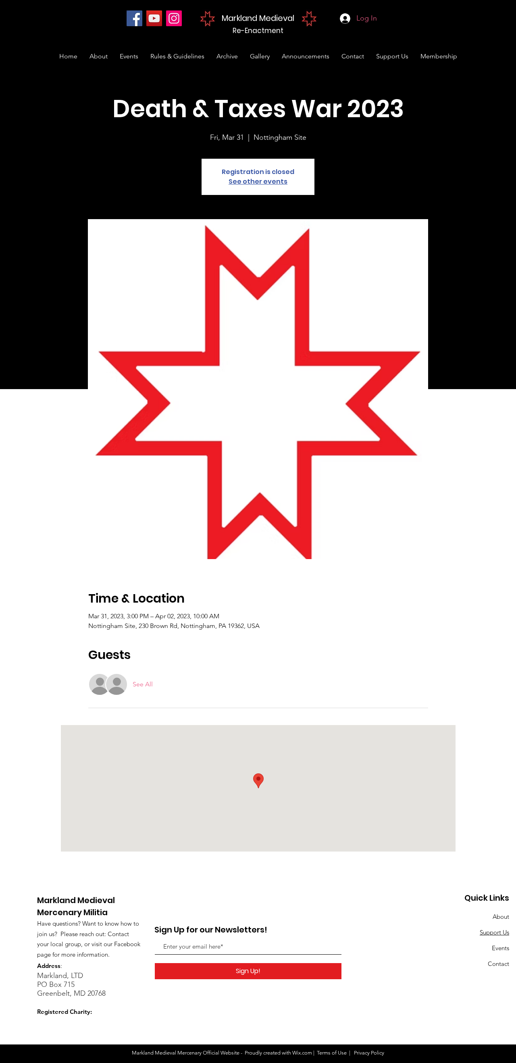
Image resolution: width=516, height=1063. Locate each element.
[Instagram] (174, 18)
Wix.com (302, 1053)
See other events (258, 181)
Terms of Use (332, 1053)
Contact (498, 964)
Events (500, 948)
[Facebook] (134, 18)
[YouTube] (154, 18)
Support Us (494, 932)
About (501, 916)
